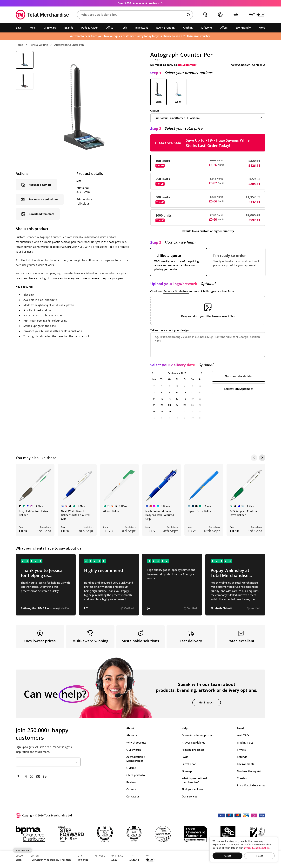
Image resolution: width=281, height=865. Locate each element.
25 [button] (184, 405)
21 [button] (154, 405)
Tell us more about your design (169, 330)
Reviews (131, 782)
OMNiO (131, 768)
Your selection (22, 850)
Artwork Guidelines (176, 291)
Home (19, 45)
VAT (252, 14)
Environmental (246, 764)
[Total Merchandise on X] (31, 776)
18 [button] (184, 398)
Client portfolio (135, 775)
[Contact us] (204, 14)
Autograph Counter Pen (69, 45)
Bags (19, 27)
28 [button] (154, 411)
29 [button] (162, 411)
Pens (33, 27)
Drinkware (49, 27)
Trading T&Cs (245, 742)
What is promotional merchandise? (194, 780)
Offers (224, 27)
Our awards (133, 750)
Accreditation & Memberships (136, 759)
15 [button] (162, 398)
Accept (227, 855)
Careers (131, 789)
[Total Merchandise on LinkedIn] (45, 776)
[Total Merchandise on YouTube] (38, 776)
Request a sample (39, 185)
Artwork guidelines (193, 742)
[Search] (188, 15)
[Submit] (76, 762)
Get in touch (206, 702)
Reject (259, 855)
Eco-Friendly (243, 27)
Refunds (242, 757)
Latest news (189, 764)
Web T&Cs (243, 735)
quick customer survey (129, 36)
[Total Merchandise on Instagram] (25, 776)
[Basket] (235, 14)
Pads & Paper (89, 27)
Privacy (241, 750)
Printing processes (193, 750)
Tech (124, 27)
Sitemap (187, 771)
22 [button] (162, 405)
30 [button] (169, 411)
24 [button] (177, 405)
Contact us (258, 65)
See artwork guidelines (43, 199)
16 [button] (169, 398)
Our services (189, 796)
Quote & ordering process (198, 735)
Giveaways (141, 27)
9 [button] (169, 392)
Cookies (242, 778)
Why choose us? (136, 742)
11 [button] (184, 392)
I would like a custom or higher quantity (208, 231)
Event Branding (165, 27)
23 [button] (169, 405)
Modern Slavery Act (249, 771)
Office (109, 27)
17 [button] (177, 398)
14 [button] (154, 398)
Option (154, 110)
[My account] (220, 14)
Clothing (188, 27)
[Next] (262, 457)
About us (132, 735)
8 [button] (161, 392)
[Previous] (254, 457)
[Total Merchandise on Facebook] (18, 776)
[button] (135, 14)
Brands (68, 27)
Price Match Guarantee (251, 785)
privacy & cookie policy (256, 847)
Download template (41, 214)
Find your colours (192, 789)
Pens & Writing (39, 45)
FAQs (185, 757)
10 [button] (177, 392)
